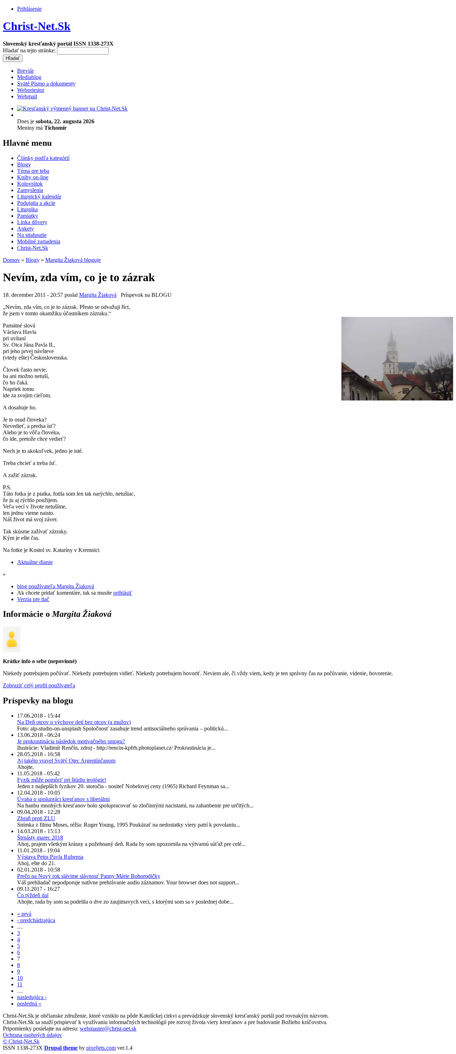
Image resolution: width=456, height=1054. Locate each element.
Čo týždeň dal (32, 895)
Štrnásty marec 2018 (40, 838)
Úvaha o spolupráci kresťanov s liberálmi (63, 799)
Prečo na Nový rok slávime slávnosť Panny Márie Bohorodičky (88, 876)
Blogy (24, 164)
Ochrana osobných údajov (32, 1035)
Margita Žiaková (97, 295)
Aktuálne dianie (35, 562)
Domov (11, 260)
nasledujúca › (32, 997)
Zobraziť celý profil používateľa (39, 685)
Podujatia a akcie (36, 203)
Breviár (25, 71)
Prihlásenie (29, 9)
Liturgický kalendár (39, 196)
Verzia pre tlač (33, 599)
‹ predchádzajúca (36, 920)
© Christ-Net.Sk (21, 1041)
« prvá (24, 914)
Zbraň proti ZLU (36, 818)
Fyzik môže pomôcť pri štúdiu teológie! (61, 780)
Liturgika (27, 209)
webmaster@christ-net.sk (108, 1028)
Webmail (27, 96)
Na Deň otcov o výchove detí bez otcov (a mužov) (74, 722)
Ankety (25, 229)
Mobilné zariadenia (38, 241)
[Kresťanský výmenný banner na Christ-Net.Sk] (72, 108)
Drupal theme (61, 1048)
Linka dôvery (32, 222)
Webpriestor (30, 90)
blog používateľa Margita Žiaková (55, 586)
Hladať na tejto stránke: (30, 50)
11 (19, 984)
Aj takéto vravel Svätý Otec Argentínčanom (66, 761)
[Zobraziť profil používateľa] (12, 650)
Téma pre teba (33, 171)
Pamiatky (27, 216)
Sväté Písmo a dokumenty (46, 84)
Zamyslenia (30, 190)
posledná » (29, 1004)
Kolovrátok (30, 184)
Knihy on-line (32, 177)
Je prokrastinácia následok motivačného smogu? (71, 741)
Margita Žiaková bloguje (73, 260)
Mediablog (29, 77)
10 (20, 978)
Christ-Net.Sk (37, 26)
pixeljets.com (101, 1048)
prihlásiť (122, 593)
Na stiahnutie (32, 235)
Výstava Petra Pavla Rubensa (50, 857)
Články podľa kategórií (43, 158)
